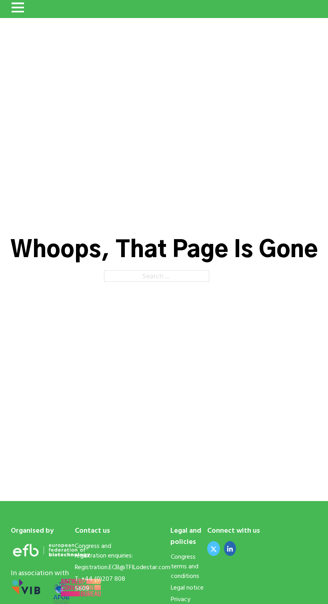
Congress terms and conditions (186, 566)
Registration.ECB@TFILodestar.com (108, 567)
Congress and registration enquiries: (104, 550)
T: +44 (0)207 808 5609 (100, 583)
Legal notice (187, 587)
